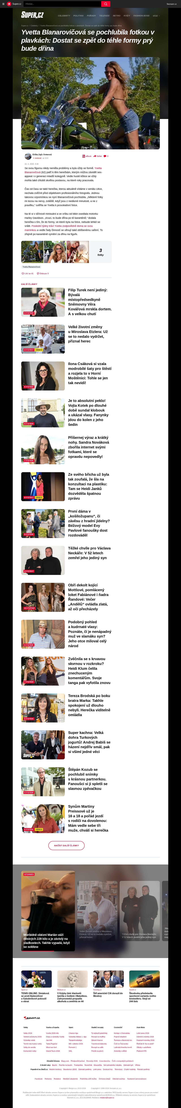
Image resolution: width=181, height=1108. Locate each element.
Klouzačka (98, 1065)
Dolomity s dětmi (120, 1051)
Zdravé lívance (97, 1040)
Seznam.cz (172, 4)
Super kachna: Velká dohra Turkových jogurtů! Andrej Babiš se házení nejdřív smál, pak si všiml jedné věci (89, 742)
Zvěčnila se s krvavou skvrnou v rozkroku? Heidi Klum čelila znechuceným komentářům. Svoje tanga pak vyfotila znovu (89, 671)
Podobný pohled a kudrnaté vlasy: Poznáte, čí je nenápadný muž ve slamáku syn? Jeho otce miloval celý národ (89, 634)
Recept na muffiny (98, 1037)
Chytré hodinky (129, 1069)
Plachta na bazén (65, 1065)
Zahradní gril (128, 1065)
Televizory (118, 1069)
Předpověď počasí (78, 1061)
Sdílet (99, 156)
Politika (78, 16)
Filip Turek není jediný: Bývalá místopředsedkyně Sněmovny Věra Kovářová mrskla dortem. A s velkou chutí (90, 302)
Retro (116, 16)
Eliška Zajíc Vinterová (42, 154)
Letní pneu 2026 (143, 1033)
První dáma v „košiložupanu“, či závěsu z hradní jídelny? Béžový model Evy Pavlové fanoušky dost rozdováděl (89, 523)
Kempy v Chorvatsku (122, 1033)
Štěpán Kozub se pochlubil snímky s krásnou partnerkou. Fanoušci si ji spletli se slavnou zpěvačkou (87, 779)
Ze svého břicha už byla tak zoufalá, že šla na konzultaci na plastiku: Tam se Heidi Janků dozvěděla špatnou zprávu (88, 486)
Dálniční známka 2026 (145, 1037)
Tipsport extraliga (75, 1040)
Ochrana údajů (104, 1079)
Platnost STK (141, 1051)
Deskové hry (108, 1069)
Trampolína (78, 1065)
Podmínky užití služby (88, 1079)
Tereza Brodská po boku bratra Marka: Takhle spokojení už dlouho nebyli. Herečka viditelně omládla (89, 705)
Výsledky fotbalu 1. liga (77, 1037)
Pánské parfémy (143, 1069)
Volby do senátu (29, 1047)
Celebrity (64, 16)
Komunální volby (29, 1051)
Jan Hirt (49, 1040)
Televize (104, 16)
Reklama (48, 1079)
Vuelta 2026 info (52, 1033)
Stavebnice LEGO (70, 1069)
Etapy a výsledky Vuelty (55, 1037)
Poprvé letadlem (120, 1037)
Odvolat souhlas (119, 1079)
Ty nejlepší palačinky (99, 1033)
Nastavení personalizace (136, 1079)
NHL (70, 1051)
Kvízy (127, 16)
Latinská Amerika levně (123, 1047)
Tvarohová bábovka (99, 1044)
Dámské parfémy (84, 1069)
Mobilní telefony (55, 1069)
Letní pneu (97, 1069)
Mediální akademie (70, 1079)
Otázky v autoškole (144, 1047)
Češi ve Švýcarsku (121, 1044)
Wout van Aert (51, 1047)
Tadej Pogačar (51, 1044)
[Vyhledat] (105, 4)
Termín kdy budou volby (32, 1044)
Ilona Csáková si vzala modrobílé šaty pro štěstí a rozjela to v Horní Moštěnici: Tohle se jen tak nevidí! (89, 373)
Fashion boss (141, 16)
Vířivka (137, 1065)
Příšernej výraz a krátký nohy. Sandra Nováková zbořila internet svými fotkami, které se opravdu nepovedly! (88, 447)
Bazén (54, 1065)
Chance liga (73, 1033)
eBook (88, 156)
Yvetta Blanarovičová (31, 267)
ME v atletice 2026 (76, 1044)
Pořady (91, 16)
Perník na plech (97, 1051)
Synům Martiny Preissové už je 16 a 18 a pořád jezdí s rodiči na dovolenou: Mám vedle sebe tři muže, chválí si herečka (88, 818)
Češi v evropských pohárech (123, 1061)
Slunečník (88, 1065)
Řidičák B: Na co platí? (145, 1044)
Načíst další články (66, 845)
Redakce (57, 1079)
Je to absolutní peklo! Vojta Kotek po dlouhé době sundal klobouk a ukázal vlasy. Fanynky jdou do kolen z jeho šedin (88, 413)
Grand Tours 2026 (53, 1051)
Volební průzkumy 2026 (32, 1037)
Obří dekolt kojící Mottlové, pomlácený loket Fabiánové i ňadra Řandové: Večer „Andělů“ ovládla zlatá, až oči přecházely (88, 597)
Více (155, 16)
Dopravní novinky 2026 (145, 1040)
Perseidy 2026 (92, 1061)
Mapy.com (65, 1061)
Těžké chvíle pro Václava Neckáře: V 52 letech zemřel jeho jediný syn (89, 553)
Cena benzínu (104, 1061)
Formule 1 (73, 1047)
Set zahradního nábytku (113, 1065)
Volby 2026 (27, 1033)
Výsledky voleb (29, 1040)
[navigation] (3, 4)
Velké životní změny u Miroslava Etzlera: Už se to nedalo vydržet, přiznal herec (88, 334)
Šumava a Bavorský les (123, 1040)
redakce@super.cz (107, 1098)
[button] (90, 103)
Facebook (38, 1079)
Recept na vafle (97, 1047)
